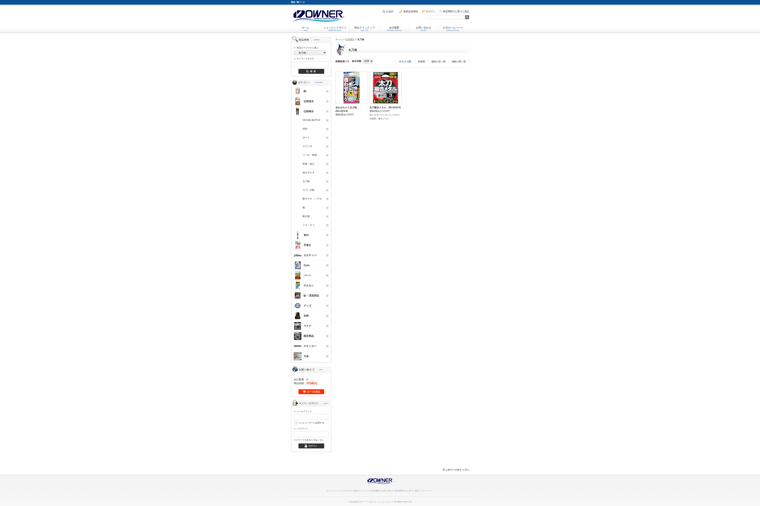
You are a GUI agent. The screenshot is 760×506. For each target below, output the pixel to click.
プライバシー (426, 491)
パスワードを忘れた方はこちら (309, 440)
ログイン (430, 11)
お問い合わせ (423, 27)
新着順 (421, 61)
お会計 (390, 11)
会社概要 (394, 27)
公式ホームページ (453, 27)
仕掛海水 (350, 39)
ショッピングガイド (335, 27)
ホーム (305, 27)
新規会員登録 (410, 11)
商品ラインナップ (364, 27)
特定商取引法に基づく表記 (407, 491)
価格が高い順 (459, 61)
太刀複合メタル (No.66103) (385, 107)
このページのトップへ (457, 470)
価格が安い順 (438, 61)
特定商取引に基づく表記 (456, 11)
